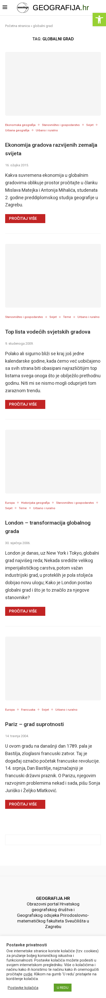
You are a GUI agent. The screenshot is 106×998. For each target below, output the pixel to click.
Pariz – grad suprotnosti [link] (34, 724)
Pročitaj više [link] (23, 218)
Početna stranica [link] (17, 26)
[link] (99, 19)
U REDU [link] (62, 988)
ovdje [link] (27, 974)
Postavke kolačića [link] (23, 987)
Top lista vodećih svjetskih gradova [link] (47, 332)
